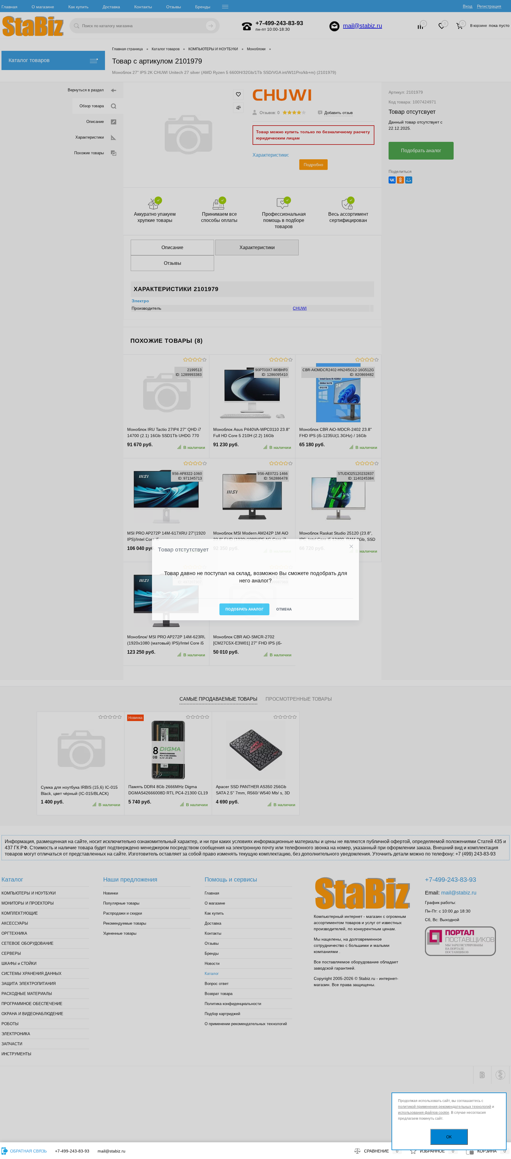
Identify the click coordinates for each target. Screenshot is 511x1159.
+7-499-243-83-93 (72, 1151)
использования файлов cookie (423, 1113)
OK (449, 1137)
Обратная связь (28, 1151)
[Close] (351, 546)
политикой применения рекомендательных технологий (444, 1107)
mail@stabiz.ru (111, 1151)
